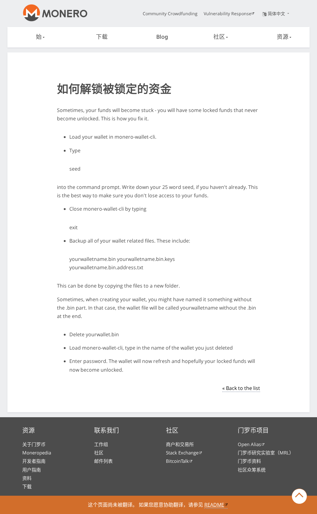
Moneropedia (36, 452)
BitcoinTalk (177, 461)
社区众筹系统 (252, 470)
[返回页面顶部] (299, 496)
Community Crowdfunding (170, 13)
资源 (283, 37)
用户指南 (31, 470)
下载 (102, 37)
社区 (219, 37)
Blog (162, 37)
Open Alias (249, 444)
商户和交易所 (180, 444)
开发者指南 (34, 461)
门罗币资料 (249, 461)
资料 (27, 478)
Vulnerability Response (227, 13)
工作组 (101, 444)
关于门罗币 (34, 444)
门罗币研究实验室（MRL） (266, 452)
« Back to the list (241, 388)
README (214, 504)
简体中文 (277, 13)
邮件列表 (103, 461)
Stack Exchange (182, 452)
